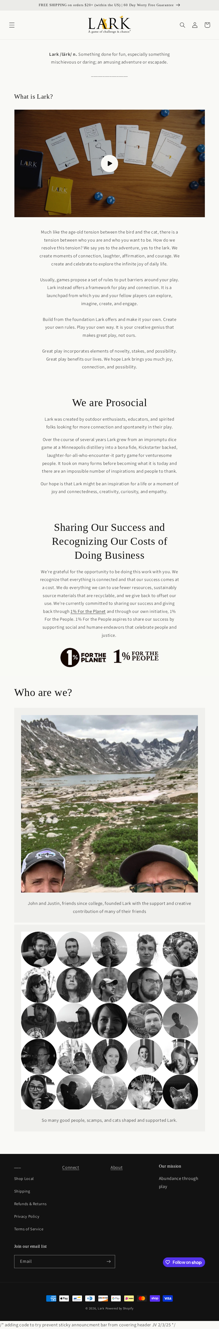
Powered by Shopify (119, 1308)
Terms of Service (29, 1228)
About (117, 1167)
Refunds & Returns (30, 1203)
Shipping (22, 1191)
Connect (70, 1167)
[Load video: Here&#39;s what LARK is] (109, 163)
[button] (12, 25)
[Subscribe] (108, 1261)
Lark (101, 1308)
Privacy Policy (27, 1216)
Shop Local (24, 1178)
